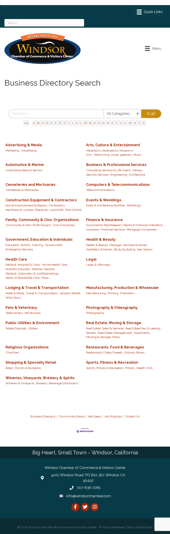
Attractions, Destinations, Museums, (109, 150)
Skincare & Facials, (135, 245)
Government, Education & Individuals (39, 239)
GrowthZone (144, 527)
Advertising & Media (24, 145)
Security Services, (97, 174)
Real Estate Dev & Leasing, (143, 328)
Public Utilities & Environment (32, 323)
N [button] (90, 123)
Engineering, (119, 174)
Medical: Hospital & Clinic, (23, 264)
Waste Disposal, (16, 328)
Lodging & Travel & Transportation (37, 288)
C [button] (43, 123)
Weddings (134, 205)
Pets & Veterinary (21, 307)
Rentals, (91, 332)
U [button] (121, 123)
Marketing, (13, 150)
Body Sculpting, (125, 249)
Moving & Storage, (98, 337)
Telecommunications (100, 190)
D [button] (47, 123)
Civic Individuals (63, 225)
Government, (54, 245)
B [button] (38, 123)
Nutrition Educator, (18, 269)
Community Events (72, 416)
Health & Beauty (101, 239)
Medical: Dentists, (43, 269)
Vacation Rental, (70, 293)
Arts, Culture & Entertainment (113, 145)
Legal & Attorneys (98, 264)
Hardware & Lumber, (20, 209)
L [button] (80, 123)
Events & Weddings (103, 200)
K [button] (76, 123)
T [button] (116, 123)
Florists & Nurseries (28, 368)
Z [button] (144, 123)
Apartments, (142, 332)
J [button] (72, 123)
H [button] (65, 123)
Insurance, (93, 229)
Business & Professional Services (116, 165)
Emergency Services (19, 249)
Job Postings (113, 416)
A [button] (34, 123)
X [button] (135, 123)
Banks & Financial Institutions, (143, 225)
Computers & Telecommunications (118, 184)
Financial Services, (113, 229)
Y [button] (139, 123)
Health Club (144, 368)
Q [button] (103, 123)
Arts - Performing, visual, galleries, (109, 154)
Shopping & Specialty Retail (31, 362)
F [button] (55, 123)
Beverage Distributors (63, 383)
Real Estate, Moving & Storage (113, 323)
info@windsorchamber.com (88, 496)
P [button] (99, 123)
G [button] (60, 123)
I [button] (68, 123)
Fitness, (130, 368)
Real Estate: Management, (115, 332)
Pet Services (33, 313)
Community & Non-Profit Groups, (28, 225)
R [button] (107, 123)
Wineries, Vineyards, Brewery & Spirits (40, 378)
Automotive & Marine (25, 165)
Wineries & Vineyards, (20, 383)
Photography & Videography (112, 307)
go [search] (153, 113)
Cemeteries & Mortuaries (22, 190)
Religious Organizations (27, 347)
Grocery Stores (134, 352)
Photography (95, 313)
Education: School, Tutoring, (25, 245)
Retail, (10, 368)
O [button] (95, 123)
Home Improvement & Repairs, (27, 205)
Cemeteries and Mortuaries (31, 184)
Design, (138, 170)
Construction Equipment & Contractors (41, 200)
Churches (12, 352)
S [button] (112, 123)
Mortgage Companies (141, 229)
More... (45, 277)
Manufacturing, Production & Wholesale (122, 288)
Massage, (115, 245)
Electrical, (41, 209)
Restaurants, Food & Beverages (115, 347)
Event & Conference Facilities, (106, 205)
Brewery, (42, 383)
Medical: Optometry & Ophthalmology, (32, 273)
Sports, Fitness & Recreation (112, 362)
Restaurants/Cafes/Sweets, (104, 352)
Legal (91, 259)
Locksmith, (56, 209)
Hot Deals (94, 416)
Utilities (33, 328)
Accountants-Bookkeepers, (104, 225)
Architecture (137, 174)
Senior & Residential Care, (23, 277)
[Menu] (150, 12)
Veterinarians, (14, 313)
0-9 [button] (26, 123)
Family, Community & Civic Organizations (42, 220)
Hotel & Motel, (15, 293)
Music (137, 154)
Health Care (16, 259)
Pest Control (73, 209)
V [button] (125, 123)
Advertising (29, 150)
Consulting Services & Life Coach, (108, 170)
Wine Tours (13, 297)
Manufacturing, (96, 293)
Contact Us (132, 416)
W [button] (130, 123)
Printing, (113, 293)
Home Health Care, (55, 264)
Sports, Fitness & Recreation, (105, 368)
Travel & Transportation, (42, 293)
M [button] (85, 123)
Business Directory (43, 416)
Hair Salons (144, 249)
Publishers (127, 293)
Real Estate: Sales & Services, (105, 328)
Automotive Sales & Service (24, 170)
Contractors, (57, 205)
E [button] (51, 123)
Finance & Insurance (104, 220)
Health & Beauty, (97, 245)
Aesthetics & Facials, (99, 249)
